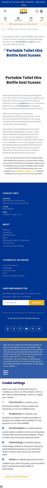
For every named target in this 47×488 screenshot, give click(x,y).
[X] (20, 328)
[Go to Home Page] (3, 29)
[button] (37, 11)
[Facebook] (14, 328)
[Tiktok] (7, 328)
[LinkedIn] (39, 328)
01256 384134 (8, 209)
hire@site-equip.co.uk (12, 214)
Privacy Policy (21, 357)
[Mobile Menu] (5, 11)
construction (21, 42)
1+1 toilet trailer (23, 106)
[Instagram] (32, 328)
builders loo (24, 103)
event (31, 42)
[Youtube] (26, 328)
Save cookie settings (16, 476)
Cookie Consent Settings (13, 246)
